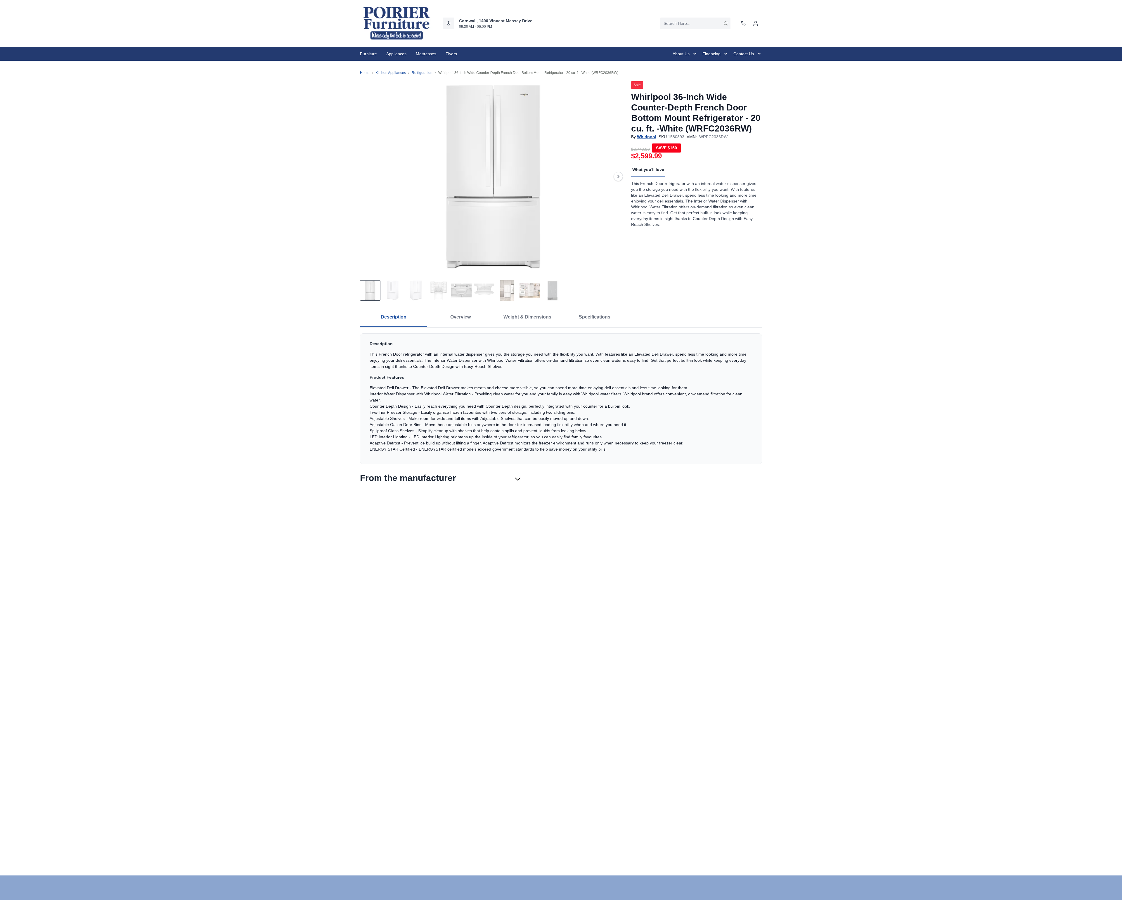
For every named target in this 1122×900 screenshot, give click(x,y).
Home (365, 73)
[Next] (618, 176)
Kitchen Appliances (390, 73)
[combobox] (695, 23)
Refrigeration (422, 73)
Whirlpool (646, 136)
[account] (756, 23)
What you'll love (648, 169)
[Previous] (368, 176)
